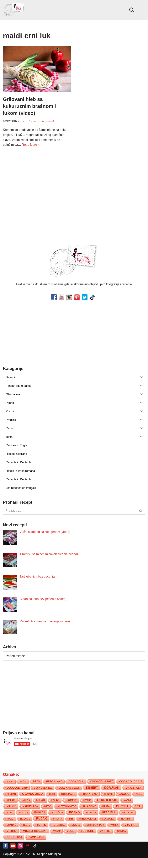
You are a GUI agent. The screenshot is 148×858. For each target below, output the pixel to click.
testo (26, 825)
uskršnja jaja (95, 825)
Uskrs (75, 824)
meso (47, 806)
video (12, 831)
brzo (36, 781)
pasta (106, 806)
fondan (11, 794)
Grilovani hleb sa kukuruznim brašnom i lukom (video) (29, 106)
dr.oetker (133, 787)
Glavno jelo (32, 793)
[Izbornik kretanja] (140, 10)
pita (137, 806)
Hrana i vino (90, 794)
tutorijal (58, 825)
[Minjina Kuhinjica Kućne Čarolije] (14, 10)
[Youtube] (13, 846)
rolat (10, 819)
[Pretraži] (131, 10)
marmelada (30, 806)
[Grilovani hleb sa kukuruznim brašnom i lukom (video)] (37, 69)
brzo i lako (54, 781)
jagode (124, 793)
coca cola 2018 (130, 781)
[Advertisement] (37, 180)
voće (70, 831)
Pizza (10, 812)
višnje (57, 831)
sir (71, 818)
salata (57, 818)
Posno (74, 812)
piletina (122, 806)
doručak (111, 787)
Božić (23, 781)
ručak (41, 818)
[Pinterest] (27, 846)
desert (92, 787)
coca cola (76, 781)
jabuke (108, 794)
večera (130, 824)
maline (11, 806)
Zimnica (121, 831)
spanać (11, 825)
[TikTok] (35, 846)
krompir (71, 800)
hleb (52, 794)
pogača (39, 812)
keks (139, 794)
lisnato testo (107, 800)
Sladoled (108, 819)
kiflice (11, 800)
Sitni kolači (87, 818)
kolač (40, 800)
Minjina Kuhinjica (49, 854)
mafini (127, 800)
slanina (125, 818)
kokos (26, 800)
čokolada (14, 837)
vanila (114, 825)
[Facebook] (5, 846)
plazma (23, 812)
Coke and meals (69, 787)
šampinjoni (36, 837)
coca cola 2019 (17, 787)
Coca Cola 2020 (43, 788)
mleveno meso (66, 806)
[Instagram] (20, 846)
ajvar (10, 781)
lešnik (87, 800)
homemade (68, 794)
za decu (105, 831)
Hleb (23, 121)
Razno (32, 121)
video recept (35, 831)
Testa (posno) (45, 121)
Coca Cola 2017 (101, 781)
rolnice (25, 819)
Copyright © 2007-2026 (19, 854)
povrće (91, 812)
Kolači (55, 800)
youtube (87, 830)
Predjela (109, 812)
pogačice (57, 812)
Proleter (128, 812)
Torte (41, 824)
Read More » (31, 144)
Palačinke (89, 806)
